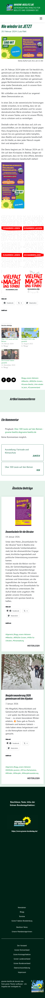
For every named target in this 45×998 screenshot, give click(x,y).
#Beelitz (25, 381)
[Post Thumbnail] (22, 511)
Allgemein (9, 634)
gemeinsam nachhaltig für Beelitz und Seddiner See (27, 9)
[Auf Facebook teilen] (3, 380)
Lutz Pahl (22, 31)
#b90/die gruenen (13, 770)
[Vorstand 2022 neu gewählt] (30, 333)
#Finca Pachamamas (29, 770)
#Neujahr (17, 773)
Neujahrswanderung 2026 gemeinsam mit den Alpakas (19, 697)
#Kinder (9, 773)
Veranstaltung (19, 641)
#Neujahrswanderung (30, 773)
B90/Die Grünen (36, 381)
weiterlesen (33, 645)
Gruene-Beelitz (27, 384)
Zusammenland (34, 387)
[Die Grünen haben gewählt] (10, 354)
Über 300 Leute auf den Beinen (22, 468)
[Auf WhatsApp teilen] (8, 380)
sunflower (19, 984)
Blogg (23, 378)
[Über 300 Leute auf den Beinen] (10, 333)
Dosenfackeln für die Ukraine (20, 531)
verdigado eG (16, 986)
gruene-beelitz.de (24, 4)
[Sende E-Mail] (13, 380)
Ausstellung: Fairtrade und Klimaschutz (22, 452)
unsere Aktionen (32, 378)
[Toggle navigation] (41, 18)
